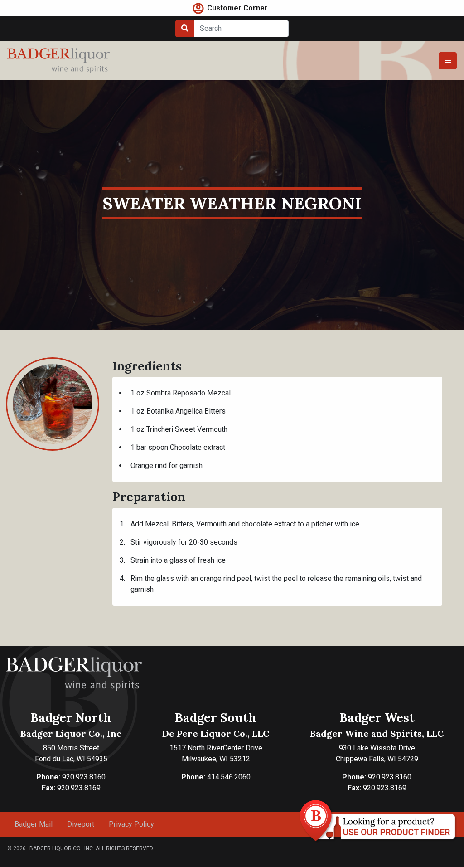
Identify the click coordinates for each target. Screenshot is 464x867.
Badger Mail (33, 824)
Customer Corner (237, 8)
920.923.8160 (71, 777)
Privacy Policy (131, 824)
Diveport (80, 824)
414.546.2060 (216, 777)
